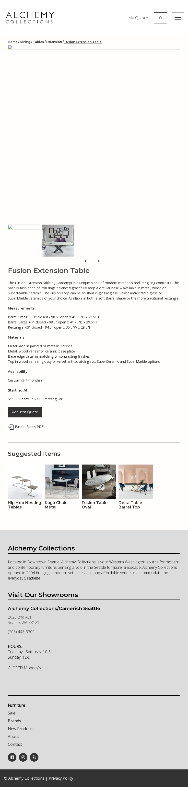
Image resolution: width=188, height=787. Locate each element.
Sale (11, 713)
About (13, 736)
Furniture (16, 705)
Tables (38, 42)
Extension (54, 42)
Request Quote (25, 412)
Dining (25, 42)
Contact (15, 744)
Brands (14, 721)
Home (12, 42)
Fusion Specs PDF (29, 426)
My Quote (138, 18)
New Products (21, 728)
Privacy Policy (61, 778)
